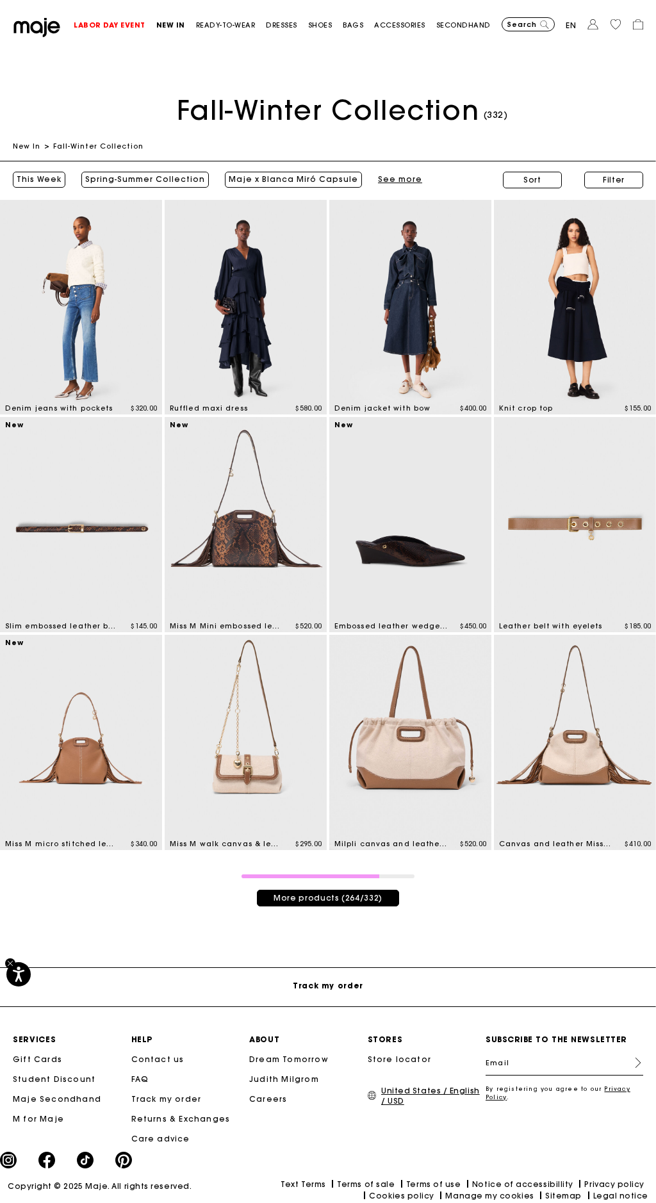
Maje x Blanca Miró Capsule (293, 179)
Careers (268, 1099)
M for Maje (38, 1119)
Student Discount (54, 1079)
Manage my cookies (489, 1195)
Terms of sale (366, 1184)
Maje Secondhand (57, 1099)
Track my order (166, 1099)
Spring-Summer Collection (145, 179)
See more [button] (400, 179)
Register (633, 1063)
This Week (39, 179)
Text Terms (303, 1184)
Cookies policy (401, 1195)
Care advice (160, 1138)
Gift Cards (37, 1059)
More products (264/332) (328, 898)
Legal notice (620, 1195)
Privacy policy (614, 1184)
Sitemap (563, 1195)
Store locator (400, 1059)
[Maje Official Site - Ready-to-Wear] (37, 26)
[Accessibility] (18, 974)
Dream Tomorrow (289, 1059)
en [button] (571, 25)
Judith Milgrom (284, 1079)
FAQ (140, 1079)
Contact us (157, 1059)
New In (27, 146)
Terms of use (433, 1184)
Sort (532, 179)
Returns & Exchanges (181, 1119)
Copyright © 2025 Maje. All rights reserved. (100, 1186)
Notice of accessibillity (522, 1184)
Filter (614, 179)
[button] (115, 25)
